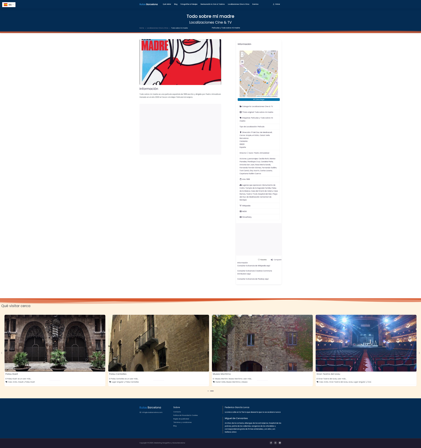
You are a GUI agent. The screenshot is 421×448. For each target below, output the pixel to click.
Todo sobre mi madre (230, 28)
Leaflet (258, 96)
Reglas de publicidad (181, 419)
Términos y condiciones (182, 422)
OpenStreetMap (266, 96)
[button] (1, 353)
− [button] (242, 56)
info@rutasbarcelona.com (152, 412)
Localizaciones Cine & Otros (238, 4)
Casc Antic (352, 382)
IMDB (244, 211)
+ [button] (242, 53)
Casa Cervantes (326, 374)
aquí (268, 265)
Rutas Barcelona (179, 443)
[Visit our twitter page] (275, 442)
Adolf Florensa (325, 382)
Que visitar (43, 382)
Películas (215, 28)
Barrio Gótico (117, 382)
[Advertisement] (180, 129)
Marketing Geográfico (162, 443)
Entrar (278, 4)
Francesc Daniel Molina (134, 382)
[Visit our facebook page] (271, 442)
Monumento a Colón (224, 374)
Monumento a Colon (245, 382)
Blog (175, 4)
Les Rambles (230, 382)
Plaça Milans (116, 374)
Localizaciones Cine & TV (210, 22)
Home (141, 28)
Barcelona (12, 382)
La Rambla (219, 382)
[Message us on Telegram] (280, 442)
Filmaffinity (247, 217)
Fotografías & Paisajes (189, 4)
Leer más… (30, 378)
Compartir (278, 260)
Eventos (255, 4)
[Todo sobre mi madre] (259, 71)
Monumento (261, 382)
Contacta (177, 412)
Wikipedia (246, 205)
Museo (34, 382)
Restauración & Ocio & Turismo (213, 4)
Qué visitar (167, 4)
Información (148, 89)
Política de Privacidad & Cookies (185, 415)
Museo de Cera (13, 374)
